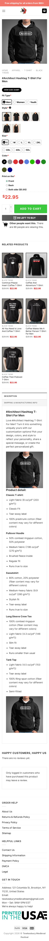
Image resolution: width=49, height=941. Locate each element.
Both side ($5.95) (17, 189)
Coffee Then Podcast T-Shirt (12, 378)
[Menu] (3, 10)
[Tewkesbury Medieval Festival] (23, 10)
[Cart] (44, 11)
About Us (7, 811)
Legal (5, 871)
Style (6, 108)
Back (11, 185)
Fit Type (6, 95)
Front (11, 181)
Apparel (16, 70)
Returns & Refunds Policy (16, 817)
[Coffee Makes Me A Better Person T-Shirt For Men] (36, 311)
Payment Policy (10, 860)
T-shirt (28, 70)
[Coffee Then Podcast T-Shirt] (12, 359)
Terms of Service (11, 827)
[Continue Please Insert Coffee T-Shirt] (12, 265)
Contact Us (8, 850)
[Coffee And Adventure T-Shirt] (36, 265)
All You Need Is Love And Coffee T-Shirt (11, 329)
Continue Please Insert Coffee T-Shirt (12, 284)
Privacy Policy (9, 822)
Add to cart (30, 208)
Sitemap (6, 833)
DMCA (5, 866)
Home (5, 70)
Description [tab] (10, 396)
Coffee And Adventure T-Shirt (34, 284)
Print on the (8, 176)
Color (5, 155)
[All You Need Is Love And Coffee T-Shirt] (12, 311)
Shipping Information (13, 855)
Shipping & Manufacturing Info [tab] (20, 403)
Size (5, 135)
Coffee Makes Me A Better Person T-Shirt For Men (36, 331)
